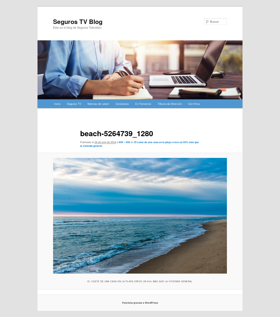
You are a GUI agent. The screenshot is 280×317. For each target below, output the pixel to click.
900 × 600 (124, 142)
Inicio (57, 104)
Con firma (194, 104)
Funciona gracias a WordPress (140, 303)
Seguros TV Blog (77, 21)
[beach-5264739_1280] (140, 216)
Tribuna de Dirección (170, 104)
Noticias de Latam (98, 104)
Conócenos (122, 104)
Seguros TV (74, 104)
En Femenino (143, 104)
